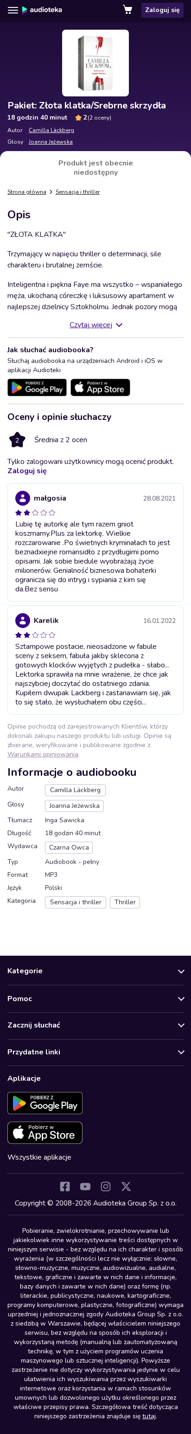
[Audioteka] (42, 10)
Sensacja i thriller (78, 192)
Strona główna (26, 192)
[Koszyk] (128, 10)
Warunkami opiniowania (42, 754)
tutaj (149, 1416)
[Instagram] (105, 1186)
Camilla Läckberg (51, 130)
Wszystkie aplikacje (39, 1157)
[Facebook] (64, 1186)
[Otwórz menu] (13, 10)
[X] (126, 1186)
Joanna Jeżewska (51, 142)
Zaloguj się (162, 10)
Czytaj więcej (91, 325)
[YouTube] (85, 1186)
